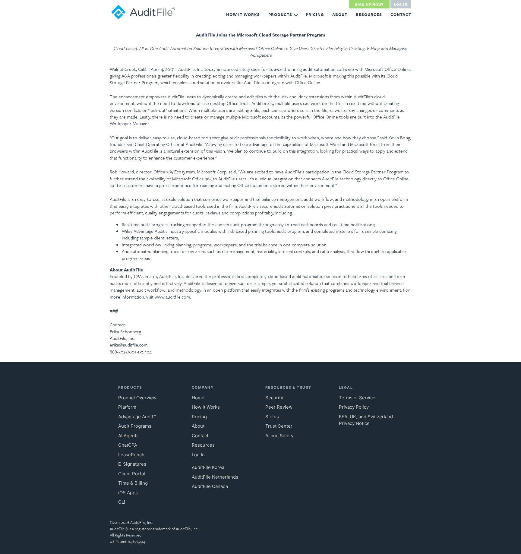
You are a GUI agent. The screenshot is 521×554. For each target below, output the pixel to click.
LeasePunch (131, 454)
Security (274, 397)
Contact (400, 14)
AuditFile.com (144, 12)
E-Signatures (132, 464)
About (339, 14)
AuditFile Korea (208, 467)
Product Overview (137, 397)
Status (272, 416)
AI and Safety (279, 435)
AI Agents (128, 435)
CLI (121, 502)
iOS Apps (128, 492)
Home (198, 397)
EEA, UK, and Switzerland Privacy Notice (366, 420)
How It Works (243, 14)
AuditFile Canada (210, 486)
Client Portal (131, 473)
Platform (127, 407)
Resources (369, 14)
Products (280, 14)
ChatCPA (127, 445)
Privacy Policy (354, 407)
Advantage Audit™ (137, 416)
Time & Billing (133, 483)
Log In (401, 4)
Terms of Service (357, 397)
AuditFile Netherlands (215, 477)
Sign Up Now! (369, 4)
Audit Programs (134, 426)
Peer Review (278, 407)
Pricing (315, 14)
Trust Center (278, 426)
